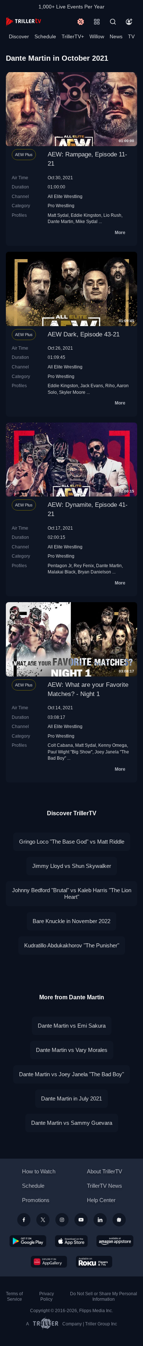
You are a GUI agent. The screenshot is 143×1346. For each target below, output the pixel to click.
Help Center (101, 1200)
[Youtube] (81, 1219)
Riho (110, 385)
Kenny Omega (112, 745)
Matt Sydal (58, 215)
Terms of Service (14, 1296)
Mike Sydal (87, 221)
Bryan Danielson (94, 571)
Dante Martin (60, 221)
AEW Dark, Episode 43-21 (84, 334)
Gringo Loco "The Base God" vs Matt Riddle (71, 841)
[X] (43, 1219)
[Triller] (119, 1219)
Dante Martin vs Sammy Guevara (71, 1123)
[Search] (113, 22)
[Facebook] (23, 1219)
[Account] (129, 22)
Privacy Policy (46, 1296)
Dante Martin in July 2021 (71, 1098)
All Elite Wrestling (65, 196)
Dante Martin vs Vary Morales (71, 1050)
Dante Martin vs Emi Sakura (72, 1025)
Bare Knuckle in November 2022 (71, 921)
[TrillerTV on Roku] (94, 1262)
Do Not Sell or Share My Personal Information (103, 1296)
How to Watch (38, 1171)
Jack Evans (91, 385)
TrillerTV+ (73, 36)
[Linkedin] (100, 1219)
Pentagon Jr (60, 565)
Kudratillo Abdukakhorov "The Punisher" (71, 945)
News (116, 36)
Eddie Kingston (86, 215)
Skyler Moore (72, 392)
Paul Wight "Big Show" (70, 751)
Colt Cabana (60, 745)
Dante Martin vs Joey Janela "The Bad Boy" (71, 1074)
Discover (19, 36)
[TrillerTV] (23, 22)
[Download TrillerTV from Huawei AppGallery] (49, 1262)
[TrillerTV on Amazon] (114, 1241)
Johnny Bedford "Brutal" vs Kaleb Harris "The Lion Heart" (71, 893)
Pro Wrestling (61, 205)
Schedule (45, 36)
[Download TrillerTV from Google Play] (28, 1241)
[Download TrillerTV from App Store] (71, 1241)
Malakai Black (62, 571)
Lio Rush (112, 215)
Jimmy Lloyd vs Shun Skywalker (71, 866)
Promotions (36, 1200)
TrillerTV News (104, 1186)
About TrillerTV (104, 1171)
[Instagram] (62, 1219)
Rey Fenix (84, 565)
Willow (96, 36)
